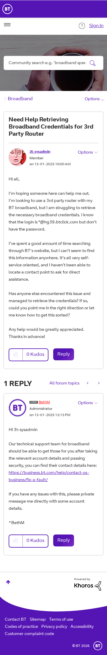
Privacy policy (54, 627)
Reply (63, 354)
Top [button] (8, 582)
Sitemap (38, 620)
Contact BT (15, 620)
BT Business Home (7, 9)
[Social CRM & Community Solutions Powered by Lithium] (87, 585)
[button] (16, 355)
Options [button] (92, 99)
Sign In (96, 26)
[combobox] (53, 63)
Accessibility (82, 627)
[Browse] (7, 25)
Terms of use (61, 620)
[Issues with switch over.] (98, 383)
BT (97, 645)
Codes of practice (21, 627)
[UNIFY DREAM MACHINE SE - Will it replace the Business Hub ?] (88, 383)
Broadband (20, 99)
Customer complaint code (29, 634)
